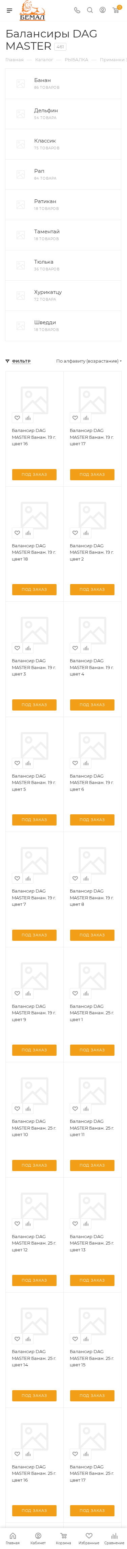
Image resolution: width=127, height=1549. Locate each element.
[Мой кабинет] (103, 10)
